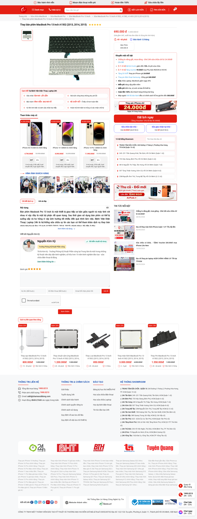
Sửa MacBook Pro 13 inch (79, 16)
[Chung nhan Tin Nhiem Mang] (170, 502)
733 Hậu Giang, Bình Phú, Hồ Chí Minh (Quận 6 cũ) (137, 159)
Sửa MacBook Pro (57, 16)
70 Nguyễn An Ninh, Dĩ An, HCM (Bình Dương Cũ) (143, 432)
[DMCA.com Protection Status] (157, 502)
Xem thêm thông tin (45, 262)
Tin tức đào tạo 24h (101, 410)
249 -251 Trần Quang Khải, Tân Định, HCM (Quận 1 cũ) (147, 395)
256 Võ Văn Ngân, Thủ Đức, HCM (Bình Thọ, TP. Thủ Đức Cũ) (149, 429)
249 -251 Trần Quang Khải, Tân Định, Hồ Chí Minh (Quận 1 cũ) (141, 153)
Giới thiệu (65, 389)
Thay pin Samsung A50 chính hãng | (133, 466)
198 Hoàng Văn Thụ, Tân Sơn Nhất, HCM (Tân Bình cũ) (148, 412)
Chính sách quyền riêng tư (72, 405)
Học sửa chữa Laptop (102, 400)
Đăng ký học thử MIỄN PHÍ (104, 389)
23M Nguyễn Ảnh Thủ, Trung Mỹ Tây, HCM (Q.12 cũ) (147, 409)
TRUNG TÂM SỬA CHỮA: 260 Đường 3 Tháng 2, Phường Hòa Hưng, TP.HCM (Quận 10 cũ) (143, 146)
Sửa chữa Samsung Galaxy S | (164, 482)
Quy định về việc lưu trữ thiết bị (74, 420)
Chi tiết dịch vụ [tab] (27, 201)
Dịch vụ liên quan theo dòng (30, 320)
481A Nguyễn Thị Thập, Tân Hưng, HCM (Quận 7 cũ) (146, 402)
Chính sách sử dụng (69, 410)
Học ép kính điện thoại (102, 405)
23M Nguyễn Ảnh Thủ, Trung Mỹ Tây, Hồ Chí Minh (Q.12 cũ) (140, 176)
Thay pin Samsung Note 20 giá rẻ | (95, 485)
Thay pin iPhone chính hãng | (162, 463)
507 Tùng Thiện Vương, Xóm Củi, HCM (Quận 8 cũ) (145, 405)
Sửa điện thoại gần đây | (157, 461)
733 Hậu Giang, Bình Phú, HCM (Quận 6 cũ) (143, 399)
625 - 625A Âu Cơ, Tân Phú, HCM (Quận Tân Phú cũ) (146, 419)
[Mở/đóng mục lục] (107, 207)
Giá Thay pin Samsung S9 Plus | (101, 482)
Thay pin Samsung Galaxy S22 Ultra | (129, 461)
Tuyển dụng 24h (68, 395)
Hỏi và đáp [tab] (42, 201)
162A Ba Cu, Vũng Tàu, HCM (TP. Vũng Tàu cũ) (144, 436)
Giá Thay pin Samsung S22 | (102, 469)
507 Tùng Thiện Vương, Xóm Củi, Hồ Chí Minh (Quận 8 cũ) (140, 171)
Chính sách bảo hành (70, 400)
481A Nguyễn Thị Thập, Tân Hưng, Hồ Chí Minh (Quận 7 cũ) (140, 165)
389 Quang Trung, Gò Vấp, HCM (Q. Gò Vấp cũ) (143, 415)
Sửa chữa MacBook (39, 16)
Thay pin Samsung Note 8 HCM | (95, 471)
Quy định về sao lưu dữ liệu (72, 415)
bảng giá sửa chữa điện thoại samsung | (163, 485)
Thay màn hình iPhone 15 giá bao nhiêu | (66, 461)
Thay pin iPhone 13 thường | (28, 461)
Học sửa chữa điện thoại (103, 395)
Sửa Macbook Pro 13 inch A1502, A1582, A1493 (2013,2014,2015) (121, 16)
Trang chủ (23, 16)
